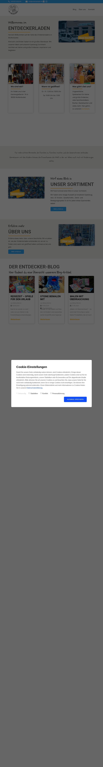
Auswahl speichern (75, 399)
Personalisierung (58, 393)
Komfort (45, 393)
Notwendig (22, 393)
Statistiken (34, 393)
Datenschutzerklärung (34, 388)
